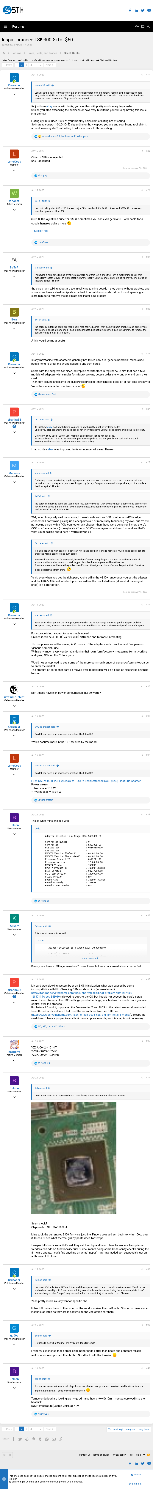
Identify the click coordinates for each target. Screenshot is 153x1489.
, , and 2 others (51, 1026)
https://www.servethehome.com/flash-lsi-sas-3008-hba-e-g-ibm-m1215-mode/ (81, 1014)
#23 (148, 190)
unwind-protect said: (45, 727)
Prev (9, 65)
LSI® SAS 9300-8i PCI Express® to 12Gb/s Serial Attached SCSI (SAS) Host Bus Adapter (86, 781)
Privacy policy (119, 1455)
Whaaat (14, 201)
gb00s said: (41, 1379)
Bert (14, 319)
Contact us (84, 1455)
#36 (148, 1041)
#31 (148, 716)
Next (48, 65)
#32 (148, 755)
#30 (148, 686)
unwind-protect (14, 697)
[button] (5, 27)
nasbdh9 (14, 1052)
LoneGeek (14, 161)
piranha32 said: (43, 85)
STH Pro (7, 1455)
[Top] (144, 1455)
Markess (14, 473)
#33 (148, 814)
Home (138, 1455)
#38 (148, 1269)
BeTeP (14, 267)
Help (130, 1455)
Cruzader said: (42, 419)
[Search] (148, 26)
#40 (148, 1368)
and (47, 394)
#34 (148, 915)
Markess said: (42, 267)
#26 (148, 353)
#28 (148, 462)
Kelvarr (14, 926)
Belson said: (41, 926)
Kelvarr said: (41, 1088)
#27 (148, 409)
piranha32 (9, 44)
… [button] (36, 65)
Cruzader (14, 85)
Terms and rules (101, 1455)
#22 (148, 151)
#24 (148, 257)
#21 (148, 74)
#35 (148, 979)
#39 (148, 1325)
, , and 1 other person (66, 136)
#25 (148, 309)
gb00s (14, 1335)
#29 (148, 604)
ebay (49, 106)
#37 (148, 1077)
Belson (14, 825)
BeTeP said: (41, 201)
